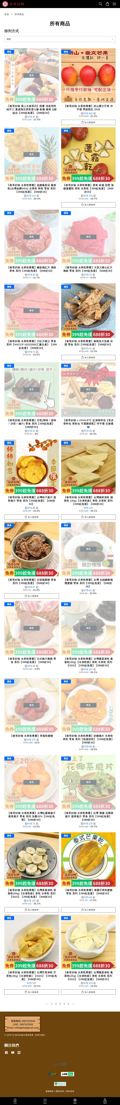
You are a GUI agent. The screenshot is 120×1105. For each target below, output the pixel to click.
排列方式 (11, 31)
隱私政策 (60, 1091)
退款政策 (70, 1091)
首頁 (6, 14)
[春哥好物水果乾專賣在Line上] (19, 1054)
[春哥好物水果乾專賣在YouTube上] (13, 1054)
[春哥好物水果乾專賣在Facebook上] (6, 1054)
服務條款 (50, 1091)
